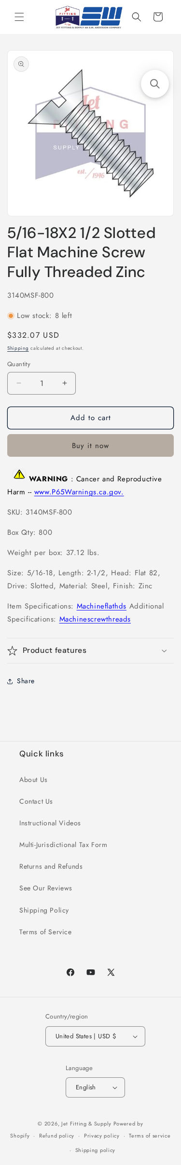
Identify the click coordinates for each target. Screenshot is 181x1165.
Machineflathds (101, 606)
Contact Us (36, 801)
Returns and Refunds (51, 866)
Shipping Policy (44, 910)
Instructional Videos (50, 823)
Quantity (18, 364)
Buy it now (90, 445)
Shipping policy (95, 1150)
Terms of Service (45, 932)
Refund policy (56, 1135)
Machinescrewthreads (95, 619)
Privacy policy (102, 1135)
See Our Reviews (45, 888)
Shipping (18, 348)
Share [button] (26, 681)
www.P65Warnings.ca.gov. (79, 492)
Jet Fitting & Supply (86, 1123)
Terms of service (149, 1135)
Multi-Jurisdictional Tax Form (63, 844)
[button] (19, 16)
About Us (33, 779)
